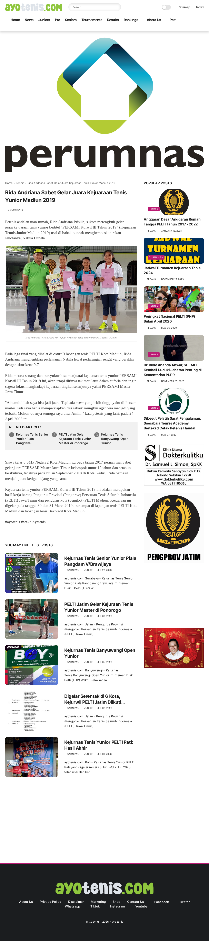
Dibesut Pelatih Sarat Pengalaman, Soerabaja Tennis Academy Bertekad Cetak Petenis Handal (172, 423)
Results (113, 20)
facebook (161, 902)
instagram (117, 906)
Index (200, 7)
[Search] (117, 7)
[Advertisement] (174, 596)
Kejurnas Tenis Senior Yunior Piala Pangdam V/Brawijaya (32, 438)
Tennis (20, 183)
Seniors (71, 20)
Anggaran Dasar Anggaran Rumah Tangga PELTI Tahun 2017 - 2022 (172, 221)
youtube (141, 906)
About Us (154, 20)
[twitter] (175, 28)
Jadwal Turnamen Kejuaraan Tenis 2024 (172, 270)
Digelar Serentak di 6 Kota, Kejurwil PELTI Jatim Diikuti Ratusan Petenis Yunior (92, 699)
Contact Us (135, 902)
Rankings (131, 20)
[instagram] (195, 28)
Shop (116, 902)
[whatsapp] (182, 28)
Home (15, 20)
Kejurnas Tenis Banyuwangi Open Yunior (114, 438)
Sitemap (184, 7)
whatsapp (72, 906)
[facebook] (169, 28)
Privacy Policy (50, 902)
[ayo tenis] (33, 10)
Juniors (44, 20)
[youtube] (201, 28)
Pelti (173, 20)
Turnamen (156, 257)
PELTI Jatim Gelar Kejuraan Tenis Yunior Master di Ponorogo (75, 438)
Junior (88, 570)
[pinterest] (33, 532)
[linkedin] (41, 532)
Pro (57, 20)
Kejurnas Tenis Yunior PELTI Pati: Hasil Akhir (98, 745)
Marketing (98, 902)
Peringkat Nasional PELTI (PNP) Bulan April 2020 (169, 318)
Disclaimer (76, 902)
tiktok (95, 906)
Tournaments (91, 20)
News (29, 20)
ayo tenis (117, 921)
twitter (184, 902)
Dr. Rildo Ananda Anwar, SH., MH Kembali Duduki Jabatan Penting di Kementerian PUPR (173, 370)
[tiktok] (188, 28)
